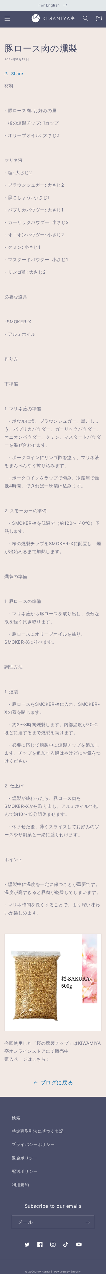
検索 (16, 1117)
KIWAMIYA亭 (45, 1271)
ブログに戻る (56, 1082)
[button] (7, 18)
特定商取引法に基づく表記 (37, 1130)
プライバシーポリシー (33, 1144)
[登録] (87, 1222)
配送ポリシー (25, 1171)
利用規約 (20, 1184)
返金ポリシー (25, 1157)
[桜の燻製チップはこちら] (53, 1031)
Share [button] (17, 73)
